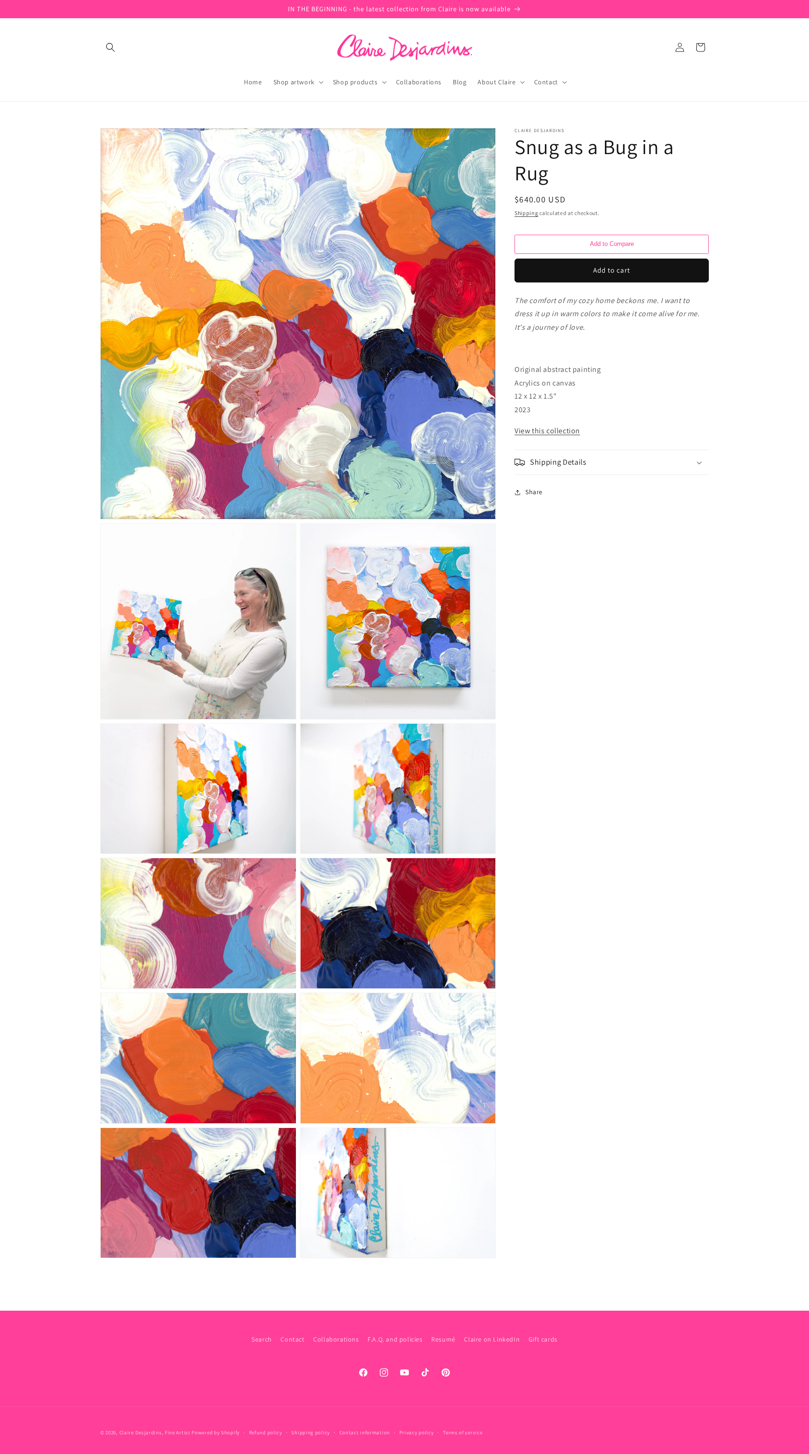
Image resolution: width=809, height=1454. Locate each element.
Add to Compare (612, 243)
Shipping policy (310, 1432)
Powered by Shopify (215, 1432)
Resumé (443, 1339)
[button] (110, 47)
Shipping (526, 212)
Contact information (364, 1432)
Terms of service (462, 1432)
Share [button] (534, 492)
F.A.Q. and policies (395, 1339)
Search (261, 1339)
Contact (292, 1339)
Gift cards (543, 1339)
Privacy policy (416, 1432)
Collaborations (336, 1339)
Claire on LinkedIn (492, 1339)
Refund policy (265, 1432)
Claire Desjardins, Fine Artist (155, 1432)
